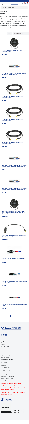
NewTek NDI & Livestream (7, 359)
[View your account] (22, 3)
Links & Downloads (5, 356)
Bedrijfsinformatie (5, 341)
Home (1, 11)
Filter (9, 33)
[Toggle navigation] (2, 4)
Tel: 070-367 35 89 (5, 369)
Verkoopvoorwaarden (6, 346)
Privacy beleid (13, 422)
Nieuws (3, 344)
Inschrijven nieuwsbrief (6, 350)
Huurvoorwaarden (5, 348)
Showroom (3, 342)
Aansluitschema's (5, 357)
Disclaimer (19, 422)
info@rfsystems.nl (5, 370)
